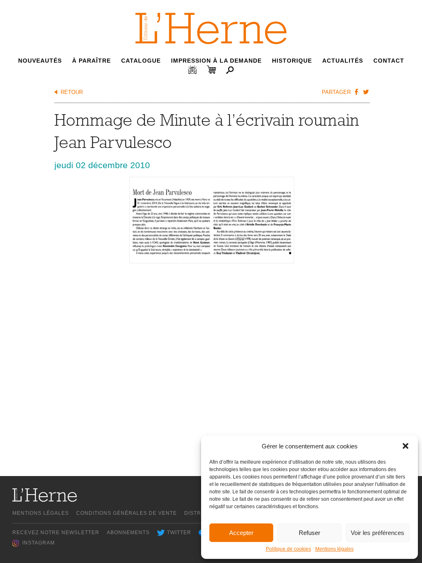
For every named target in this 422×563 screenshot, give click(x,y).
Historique (292, 60)
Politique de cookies (288, 549)
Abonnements (128, 532)
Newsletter (192, 70)
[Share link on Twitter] (366, 91)
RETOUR (72, 92)
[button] (405, 446)
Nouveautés (40, 60)
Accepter (241, 532)
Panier (211, 70)
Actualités (342, 60)
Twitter (179, 532)
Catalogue (141, 60)
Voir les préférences (377, 532)
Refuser (309, 532)
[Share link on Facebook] (356, 91)
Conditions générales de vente (126, 513)
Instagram (38, 543)
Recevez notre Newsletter (55, 532)
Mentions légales (334, 549)
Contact (388, 60)
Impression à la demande (216, 60)
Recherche (230, 70)
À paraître (91, 60)
